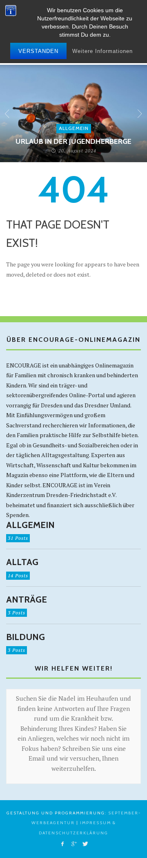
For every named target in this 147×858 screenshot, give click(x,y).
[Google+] (73, 844)
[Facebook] (62, 844)
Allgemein (74, 128)
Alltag (22, 562)
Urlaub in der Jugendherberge (73, 141)
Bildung (25, 637)
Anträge (26, 600)
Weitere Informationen (102, 51)
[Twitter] (84, 844)
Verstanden (38, 51)
